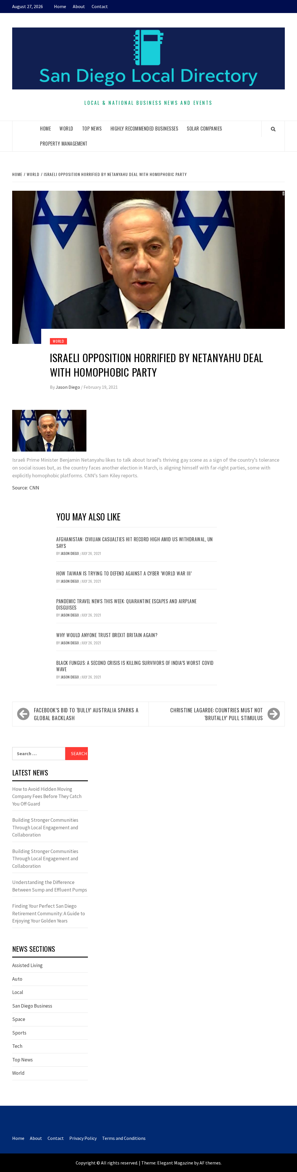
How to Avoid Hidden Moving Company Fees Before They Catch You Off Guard (47, 796)
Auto (17, 979)
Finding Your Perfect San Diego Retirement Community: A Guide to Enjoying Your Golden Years (48, 913)
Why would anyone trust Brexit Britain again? (106, 635)
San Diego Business (32, 1006)
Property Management (64, 143)
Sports (19, 1033)
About (79, 6)
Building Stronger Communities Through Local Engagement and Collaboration (45, 827)
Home (60, 6)
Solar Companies (204, 128)
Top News (92, 128)
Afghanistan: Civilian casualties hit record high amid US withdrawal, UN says (134, 542)
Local (17, 992)
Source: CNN (25, 487)
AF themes (210, 1163)
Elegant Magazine (175, 1163)
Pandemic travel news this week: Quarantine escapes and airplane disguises (126, 604)
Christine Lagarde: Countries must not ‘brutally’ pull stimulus (216, 714)
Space (18, 1019)
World (66, 128)
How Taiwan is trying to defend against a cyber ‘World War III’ (124, 573)
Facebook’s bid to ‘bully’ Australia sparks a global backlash (86, 714)
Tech (17, 1046)
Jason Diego (68, 387)
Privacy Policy (83, 1138)
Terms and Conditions (124, 1138)
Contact (100, 6)
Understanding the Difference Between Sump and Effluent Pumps (49, 886)
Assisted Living (27, 965)
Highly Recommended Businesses (144, 128)
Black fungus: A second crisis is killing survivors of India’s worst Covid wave (135, 666)
